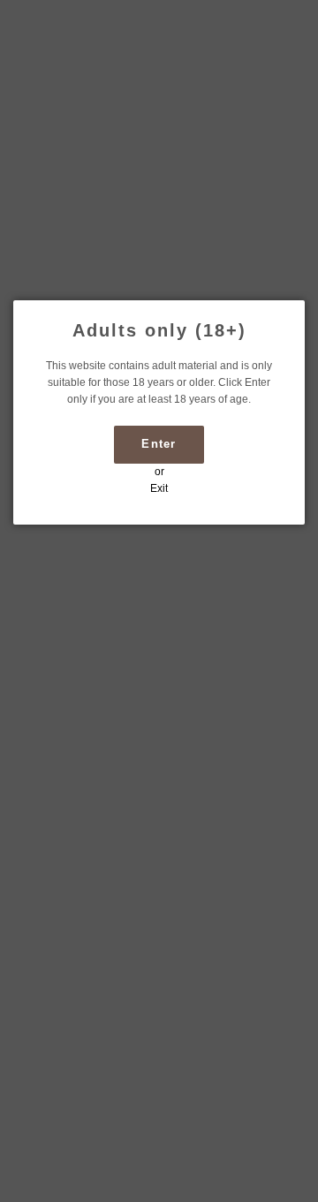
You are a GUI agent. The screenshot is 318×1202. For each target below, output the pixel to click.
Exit (159, 488)
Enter (159, 443)
